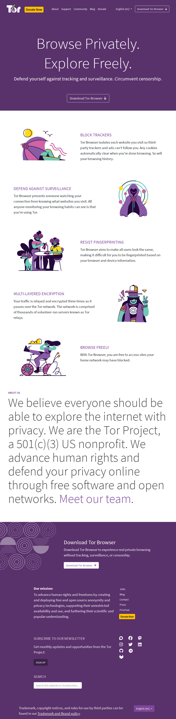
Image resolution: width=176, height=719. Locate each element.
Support (66, 9)
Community (80, 9)
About (55, 9)
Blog (92, 9)
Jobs (122, 589)
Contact (124, 599)
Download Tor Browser (150, 9)
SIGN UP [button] (40, 662)
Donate (102, 9)
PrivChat (124, 610)
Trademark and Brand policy (58, 713)
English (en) (123, 9)
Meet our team (95, 498)
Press (123, 604)
